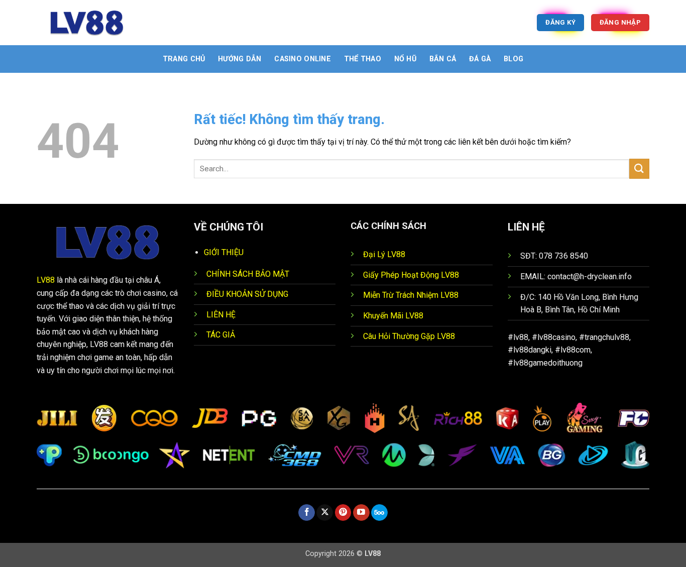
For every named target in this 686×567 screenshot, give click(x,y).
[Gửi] (639, 168)
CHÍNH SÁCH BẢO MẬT (247, 274)
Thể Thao (362, 59)
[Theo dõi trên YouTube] (361, 512)
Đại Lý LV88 (384, 254)
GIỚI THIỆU (224, 252)
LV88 (46, 280)
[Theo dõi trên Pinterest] (343, 512)
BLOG (513, 59)
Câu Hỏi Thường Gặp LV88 (409, 336)
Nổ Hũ (405, 59)
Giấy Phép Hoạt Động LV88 (411, 275)
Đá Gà (480, 59)
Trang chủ (184, 59)
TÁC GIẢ (220, 334)
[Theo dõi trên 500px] (379, 512)
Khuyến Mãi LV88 (393, 315)
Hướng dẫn (240, 59)
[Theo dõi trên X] (324, 512)
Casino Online (302, 59)
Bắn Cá (442, 59)
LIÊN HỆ (221, 314)
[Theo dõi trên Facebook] (306, 512)
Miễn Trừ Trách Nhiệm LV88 (411, 295)
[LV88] (87, 22)
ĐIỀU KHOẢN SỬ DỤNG (247, 294)
